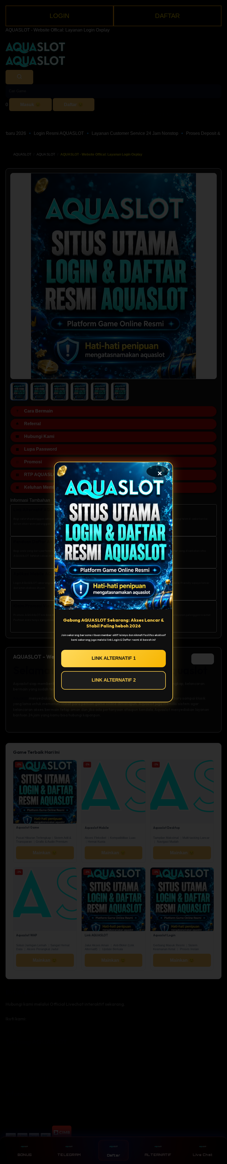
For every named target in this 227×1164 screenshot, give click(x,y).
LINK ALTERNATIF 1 (114, 658)
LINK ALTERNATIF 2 (114, 680)
